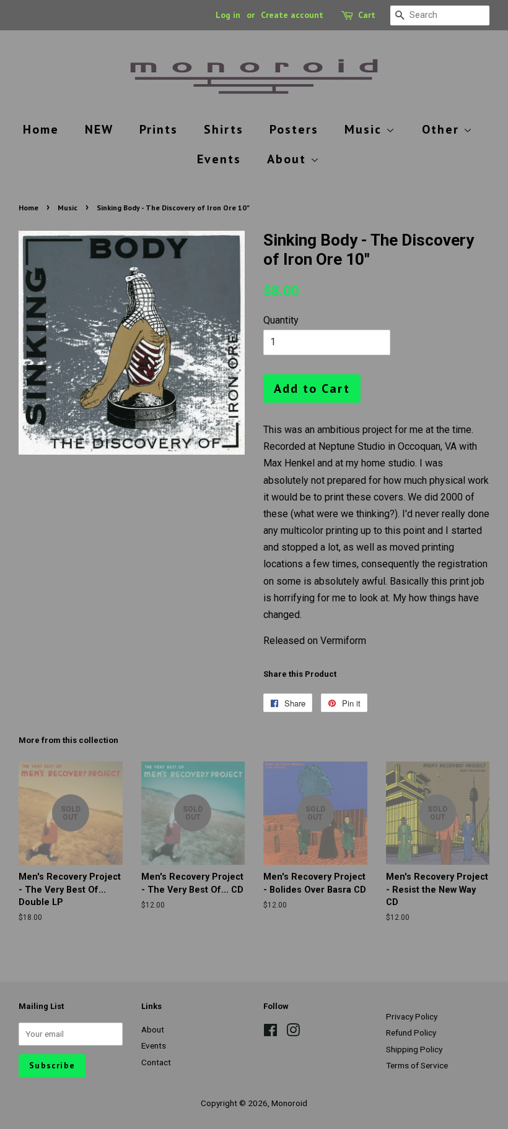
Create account (292, 14)
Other (442, 129)
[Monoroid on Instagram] (293, 1032)
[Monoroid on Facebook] (270, 1032)
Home (41, 129)
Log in (228, 14)
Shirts (223, 129)
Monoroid (289, 1103)
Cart (366, 14)
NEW (99, 129)
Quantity (281, 320)
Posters (293, 129)
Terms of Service (417, 1065)
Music (365, 129)
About (288, 159)
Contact (156, 1062)
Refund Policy (411, 1032)
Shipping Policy (414, 1049)
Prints (158, 129)
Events (219, 159)
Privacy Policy (411, 1016)
